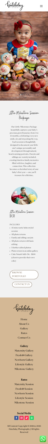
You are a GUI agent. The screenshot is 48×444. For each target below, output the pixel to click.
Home (24, 319)
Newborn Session (24, 393)
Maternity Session (24, 384)
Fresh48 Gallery (24, 355)
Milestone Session (24, 403)
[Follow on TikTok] (27, 418)
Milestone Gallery (24, 369)
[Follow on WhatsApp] (32, 418)
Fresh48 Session (24, 389)
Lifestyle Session (24, 398)
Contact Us (24, 338)
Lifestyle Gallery (24, 364)
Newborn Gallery (24, 360)
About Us (24, 324)
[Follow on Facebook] (16, 418)
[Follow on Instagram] (21, 418)
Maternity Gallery (24, 351)
